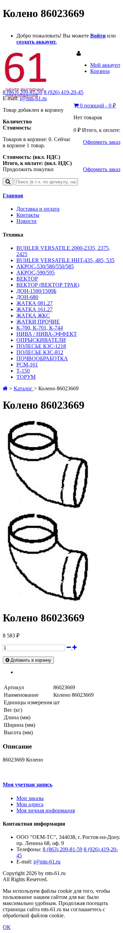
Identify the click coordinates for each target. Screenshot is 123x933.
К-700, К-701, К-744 (39, 328)
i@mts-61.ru (33, 98)
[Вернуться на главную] (5, 388)
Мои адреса (29, 804)
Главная (13, 195)
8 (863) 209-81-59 (22, 92)
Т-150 (23, 371)
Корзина (100, 71)
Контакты (27, 215)
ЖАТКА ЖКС (33, 315)
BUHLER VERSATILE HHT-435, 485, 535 (65, 260)
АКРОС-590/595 (35, 272)
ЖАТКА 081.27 (34, 303)
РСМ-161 (27, 364)
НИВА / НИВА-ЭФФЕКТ (46, 334)
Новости (26, 221)
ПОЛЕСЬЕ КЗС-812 (39, 352)
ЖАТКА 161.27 (34, 309)
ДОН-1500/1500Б (36, 291)
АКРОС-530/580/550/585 (45, 266)
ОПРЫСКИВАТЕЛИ (41, 340)
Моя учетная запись (27, 784)
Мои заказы (30, 798)
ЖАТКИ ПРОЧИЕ (38, 322)
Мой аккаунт (105, 65)
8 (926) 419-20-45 (63, 92)
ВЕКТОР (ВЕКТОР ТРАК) (47, 285)
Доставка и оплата (37, 209)
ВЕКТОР (27, 279)
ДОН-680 (27, 297)
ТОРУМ (26, 377)
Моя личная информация (45, 810)
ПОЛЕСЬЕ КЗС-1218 (41, 346)
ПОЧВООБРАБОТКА (42, 358)
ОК (7, 927)
